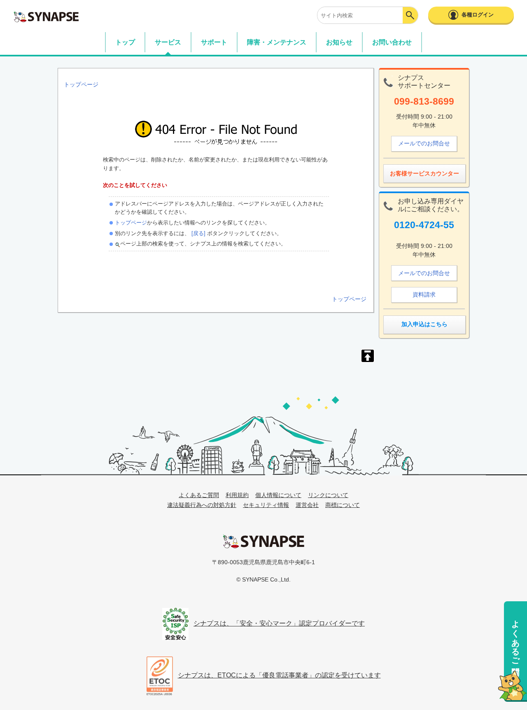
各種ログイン (478, 15)
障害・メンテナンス (276, 42)
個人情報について (278, 495)
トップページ (131, 223)
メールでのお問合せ (424, 143)
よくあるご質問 (515, 637)
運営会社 (307, 505)
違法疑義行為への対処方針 (201, 505)
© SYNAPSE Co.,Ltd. (263, 579)
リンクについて (328, 495)
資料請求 (424, 294)
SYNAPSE (46, 16)
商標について (342, 505)
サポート (214, 42)
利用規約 (237, 495)
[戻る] (197, 233)
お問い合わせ (392, 42)
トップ (125, 42)
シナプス (263, 541)
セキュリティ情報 (266, 505)
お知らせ (339, 42)
